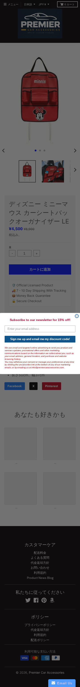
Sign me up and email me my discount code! (40, 339)
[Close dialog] (77, 316)
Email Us (63, 683)
